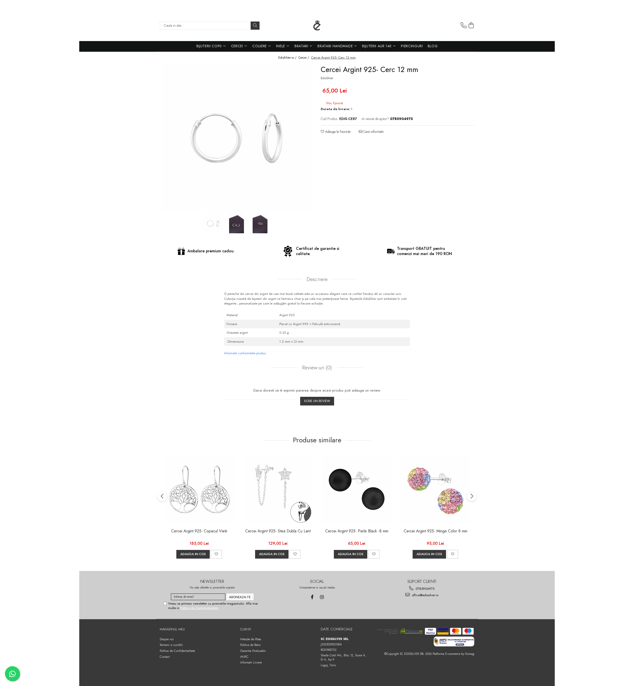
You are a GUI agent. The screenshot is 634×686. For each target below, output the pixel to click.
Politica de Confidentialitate (199, 608)
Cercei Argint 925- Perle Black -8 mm (356, 531)
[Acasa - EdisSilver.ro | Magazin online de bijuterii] (317, 25)
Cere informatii (373, 131)
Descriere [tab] (317, 279)
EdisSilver (327, 78)
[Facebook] (312, 597)
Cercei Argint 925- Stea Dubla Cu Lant (278, 531)
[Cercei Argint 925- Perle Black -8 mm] (357, 489)
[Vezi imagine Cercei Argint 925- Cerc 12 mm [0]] (213, 223)
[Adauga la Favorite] (216, 554)
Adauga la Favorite (337, 131)
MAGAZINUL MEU (172, 629)
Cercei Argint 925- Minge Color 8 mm (435, 531)
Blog (433, 46)
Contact (165, 656)
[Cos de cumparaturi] (471, 25)
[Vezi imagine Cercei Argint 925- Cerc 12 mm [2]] (260, 223)
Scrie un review (317, 401)
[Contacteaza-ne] (464, 25)
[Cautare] (255, 26)
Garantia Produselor (253, 650)
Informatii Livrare (251, 662)
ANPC (244, 656)
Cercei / (304, 58)
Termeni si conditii (171, 644)
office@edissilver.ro (424, 595)
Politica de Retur (250, 644)
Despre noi (167, 639)
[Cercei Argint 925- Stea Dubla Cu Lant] (278, 489)
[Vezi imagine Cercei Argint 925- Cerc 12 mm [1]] (236, 223)
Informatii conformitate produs (245, 353)
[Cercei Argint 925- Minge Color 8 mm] (435, 489)
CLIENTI (245, 629)
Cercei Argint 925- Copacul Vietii (199, 531)
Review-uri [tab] (316, 367)
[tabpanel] (236, 138)
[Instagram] (321, 597)
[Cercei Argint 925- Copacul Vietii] (199, 489)
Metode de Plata (250, 639)
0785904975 (424, 588)
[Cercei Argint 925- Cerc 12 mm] (236, 138)
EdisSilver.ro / (287, 58)
